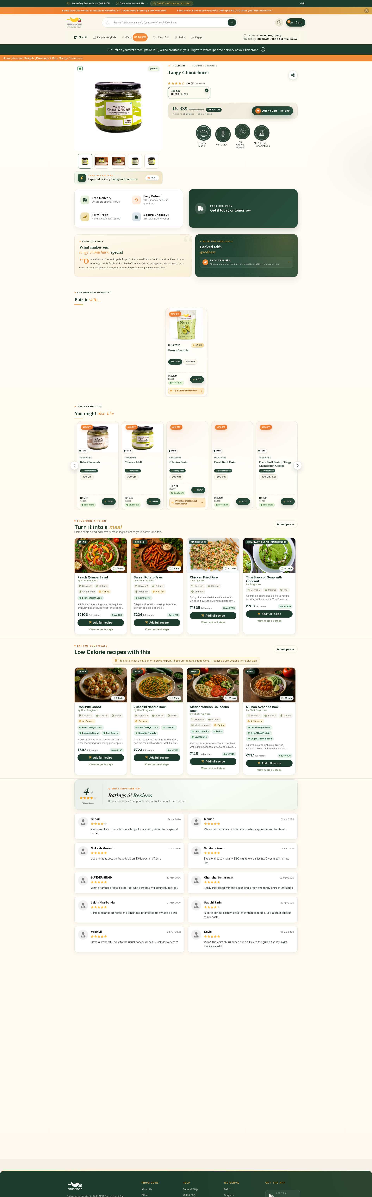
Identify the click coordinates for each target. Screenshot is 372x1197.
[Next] (297, 465)
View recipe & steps (101, 629)
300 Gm (85, 476)
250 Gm (264, 476)
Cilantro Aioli (87, 462)
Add (198, 379)
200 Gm (175, 361)
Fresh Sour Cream (269, 462)
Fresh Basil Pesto (179, 462)
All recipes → (285, 524)
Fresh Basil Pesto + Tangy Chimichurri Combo (229, 464)
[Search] (232, 22)
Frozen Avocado (178, 350)
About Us (146, 1189)
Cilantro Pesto (133, 462)
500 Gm (190, 361)
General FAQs (190, 1189)
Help (302, 3)
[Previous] (74, 465)
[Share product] (293, 75)
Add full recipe (103, 622)
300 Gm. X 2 (223, 476)
